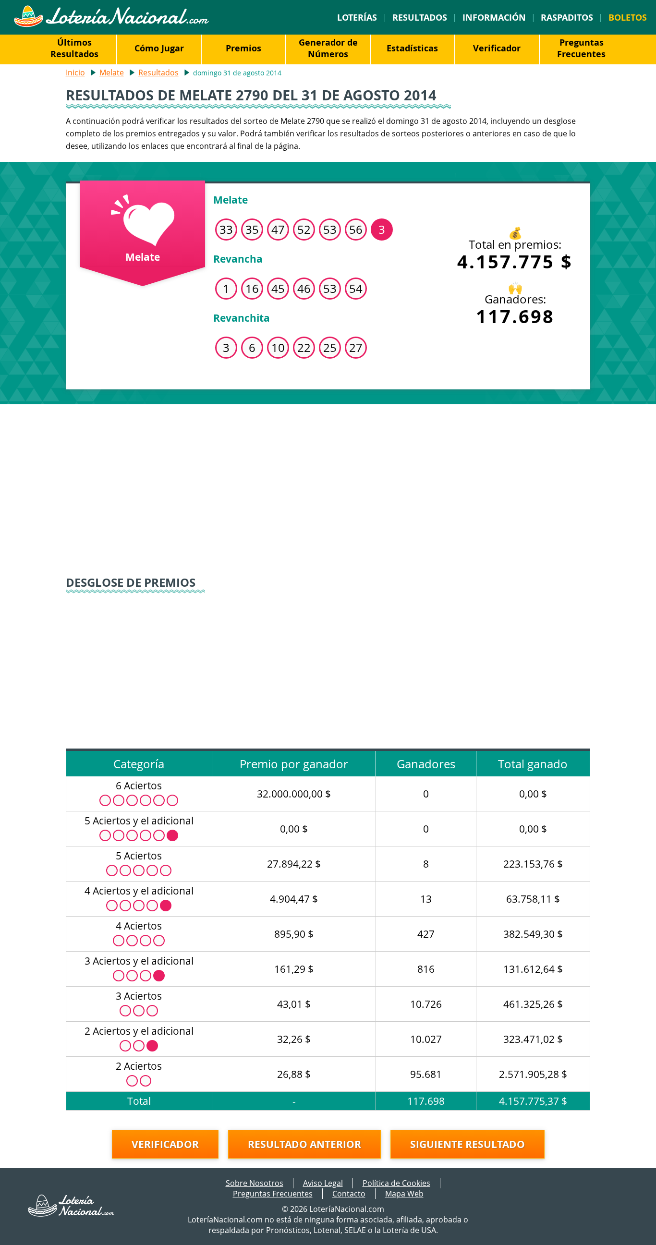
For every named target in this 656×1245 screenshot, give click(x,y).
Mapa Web (404, 1193)
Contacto (348, 1193)
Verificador (497, 48)
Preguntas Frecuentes (581, 48)
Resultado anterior (304, 1144)
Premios (243, 48)
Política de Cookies (396, 1183)
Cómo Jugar (159, 48)
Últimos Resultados (74, 48)
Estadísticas (412, 48)
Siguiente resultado (467, 1144)
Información (494, 17)
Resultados (419, 17)
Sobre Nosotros (254, 1183)
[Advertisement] (328, 486)
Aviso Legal (323, 1183)
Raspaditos (567, 17)
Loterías (357, 17)
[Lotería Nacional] (71, 1214)
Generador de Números (328, 48)
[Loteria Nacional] (111, 24)
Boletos (627, 17)
